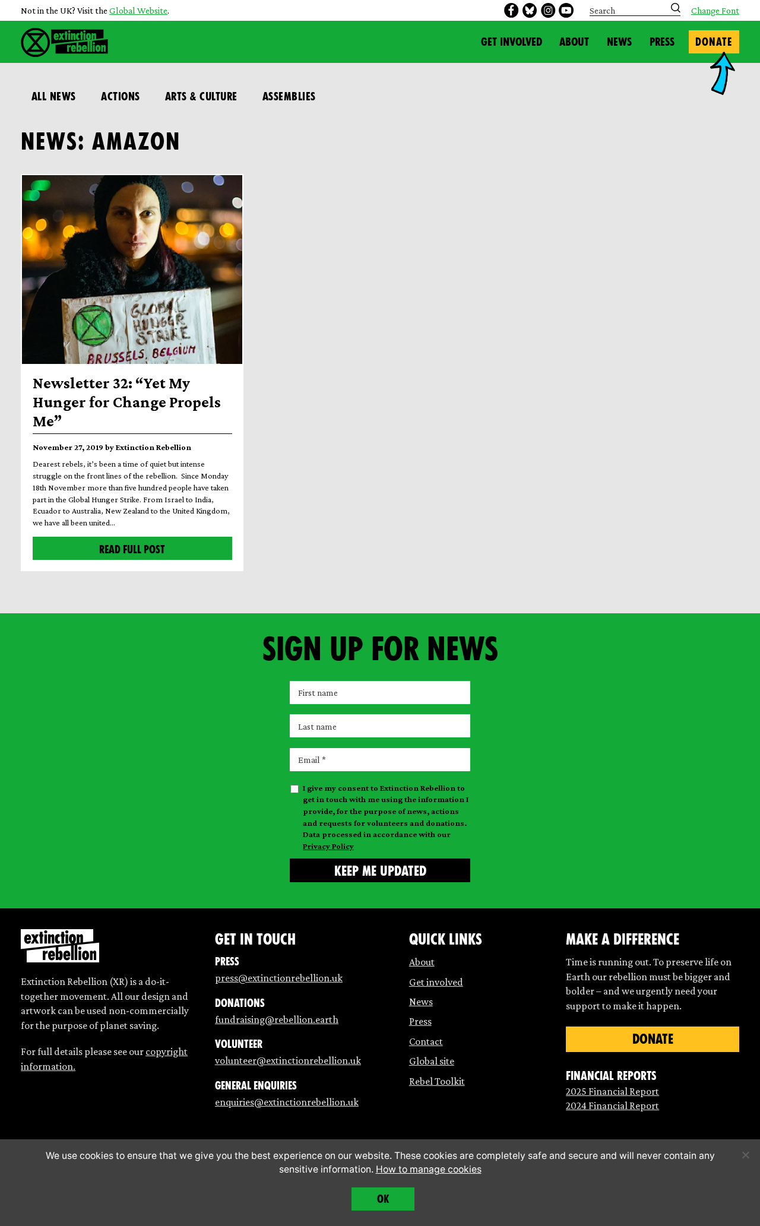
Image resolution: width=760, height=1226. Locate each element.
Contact (426, 1041)
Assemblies (289, 96)
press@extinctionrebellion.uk (279, 978)
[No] (745, 1155)
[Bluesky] (529, 10)
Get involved (436, 982)
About (574, 42)
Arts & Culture (201, 96)
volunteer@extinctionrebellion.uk (288, 1060)
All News (53, 96)
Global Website (138, 10)
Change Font (715, 10)
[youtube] (566, 10)
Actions (120, 96)
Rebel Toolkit (437, 1081)
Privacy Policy (328, 846)
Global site (431, 1061)
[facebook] (511, 10)
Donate (713, 42)
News (619, 42)
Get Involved (511, 42)
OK (383, 1199)
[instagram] (548, 10)
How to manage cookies (429, 1169)
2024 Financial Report (612, 1105)
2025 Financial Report (612, 1091)
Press (662, 42)
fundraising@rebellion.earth (276, 1019)
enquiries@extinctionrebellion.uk (287, 1102)
